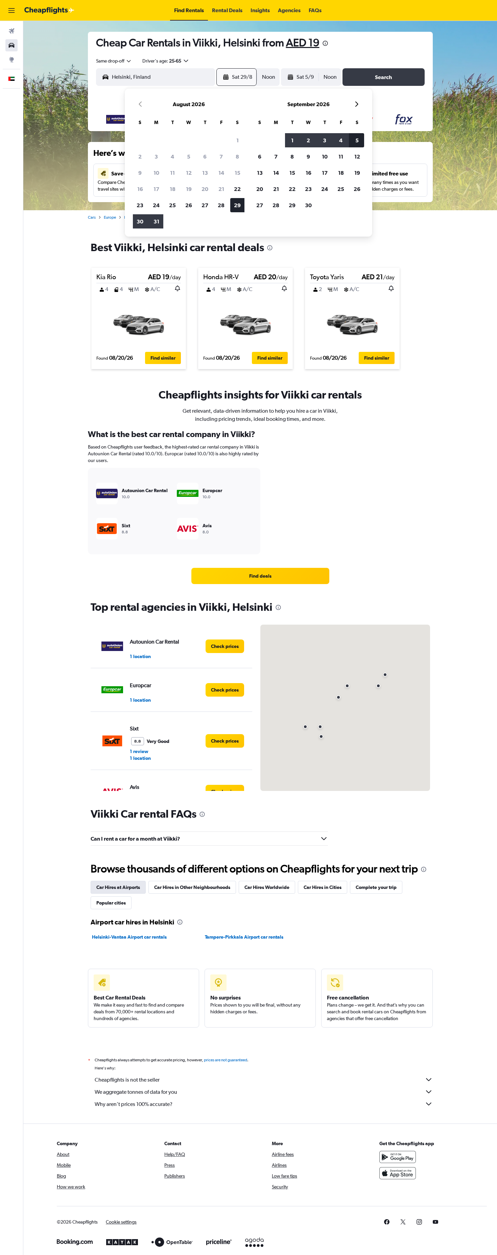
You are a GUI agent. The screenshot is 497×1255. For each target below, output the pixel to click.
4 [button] (172, 156)
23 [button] (140, 205)
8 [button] (237, 156)
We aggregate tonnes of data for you (136, 1092)
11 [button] (172, 173)
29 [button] (237, 205)
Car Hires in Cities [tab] (322, 887)
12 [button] (189, 173)
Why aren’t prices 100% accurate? (133, 1104)
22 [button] (237, 189)
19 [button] (189, 189)
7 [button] (221, 156)
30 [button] (140, 221)
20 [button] (205, 189)
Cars (92, 217)
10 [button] (156, 173)
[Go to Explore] (11, 59)
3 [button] (156, 156)
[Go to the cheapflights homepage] (49, 10)
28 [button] (221, 205)
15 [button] (237, 173)
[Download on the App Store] (397, 1173)
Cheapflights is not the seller (127, 1080)
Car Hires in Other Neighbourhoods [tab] (192, 887)
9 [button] (140, 173)
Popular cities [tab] (111, 903)
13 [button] (205, 173)
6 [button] (205, 156)
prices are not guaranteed (225, 1060)
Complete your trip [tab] (376, 887)
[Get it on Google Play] (397, 1157)
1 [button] (237, 140)
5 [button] (188, 156)
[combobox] (114, 60)
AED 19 (303, 42)
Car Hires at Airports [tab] (118, 887)
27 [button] (205, 205)
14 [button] (221, 173)
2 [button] (140, 156)
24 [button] (156, 205)
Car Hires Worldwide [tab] (266, 887)
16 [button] (140, 189)
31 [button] (156, 221)
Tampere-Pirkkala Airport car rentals (244, 937)
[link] (260, 576)
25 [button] (172, 205)
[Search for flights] (11, 31)
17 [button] (156, 189)
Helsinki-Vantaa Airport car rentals (129, 937)
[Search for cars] (11, 45)
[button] (11, 10)
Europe (110, 217)
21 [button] (221, 189)
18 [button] (172, 189)
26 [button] (188, 205)
